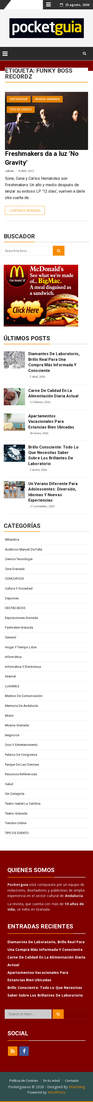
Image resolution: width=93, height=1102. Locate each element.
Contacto (72, 1080)
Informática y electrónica (23, 667)
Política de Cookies (23, 1080)
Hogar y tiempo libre (20, 647)
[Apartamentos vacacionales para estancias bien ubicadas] (14, 422)
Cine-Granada (15, 569)
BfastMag (77, 1086)
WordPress (57, 1092)
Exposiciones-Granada (21, 618)
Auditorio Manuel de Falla (23, 549)
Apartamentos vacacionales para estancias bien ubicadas (51, 421)
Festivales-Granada (19, 627)
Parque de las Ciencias (22, 764)
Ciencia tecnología (18, 559)
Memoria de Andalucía (21, 706)
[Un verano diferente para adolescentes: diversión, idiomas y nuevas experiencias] (14, 489)
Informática (13, 657)
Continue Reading (24, 210)
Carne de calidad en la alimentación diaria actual (53, 393)
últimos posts (27, 338)
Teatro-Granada (16, 813)
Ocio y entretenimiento (21, 745)
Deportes (12, 598)
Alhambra (12, 539)
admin (9, 171)
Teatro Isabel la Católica (23, 803)
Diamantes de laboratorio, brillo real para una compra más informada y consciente (54, 362)
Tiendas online (15, 823)
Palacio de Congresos (21, 754)
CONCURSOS (14, 578)
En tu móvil (51, 1080)
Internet (10, 676)
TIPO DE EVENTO (21, 109)
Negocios (12, 735)
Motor (9, 715)
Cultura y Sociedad (18, 588)
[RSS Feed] (12, 1051)
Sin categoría (14, 794)
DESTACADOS (19, 99)
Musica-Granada (47, 99)
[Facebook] (24, 1051)
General (10, 637)
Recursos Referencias (21, 774)
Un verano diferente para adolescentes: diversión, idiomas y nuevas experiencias (53, 492)
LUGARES (12, 686)
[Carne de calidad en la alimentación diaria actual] (14, 396)
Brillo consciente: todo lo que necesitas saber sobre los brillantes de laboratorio (53, 455)
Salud (9, 784)
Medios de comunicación (23, 696)
